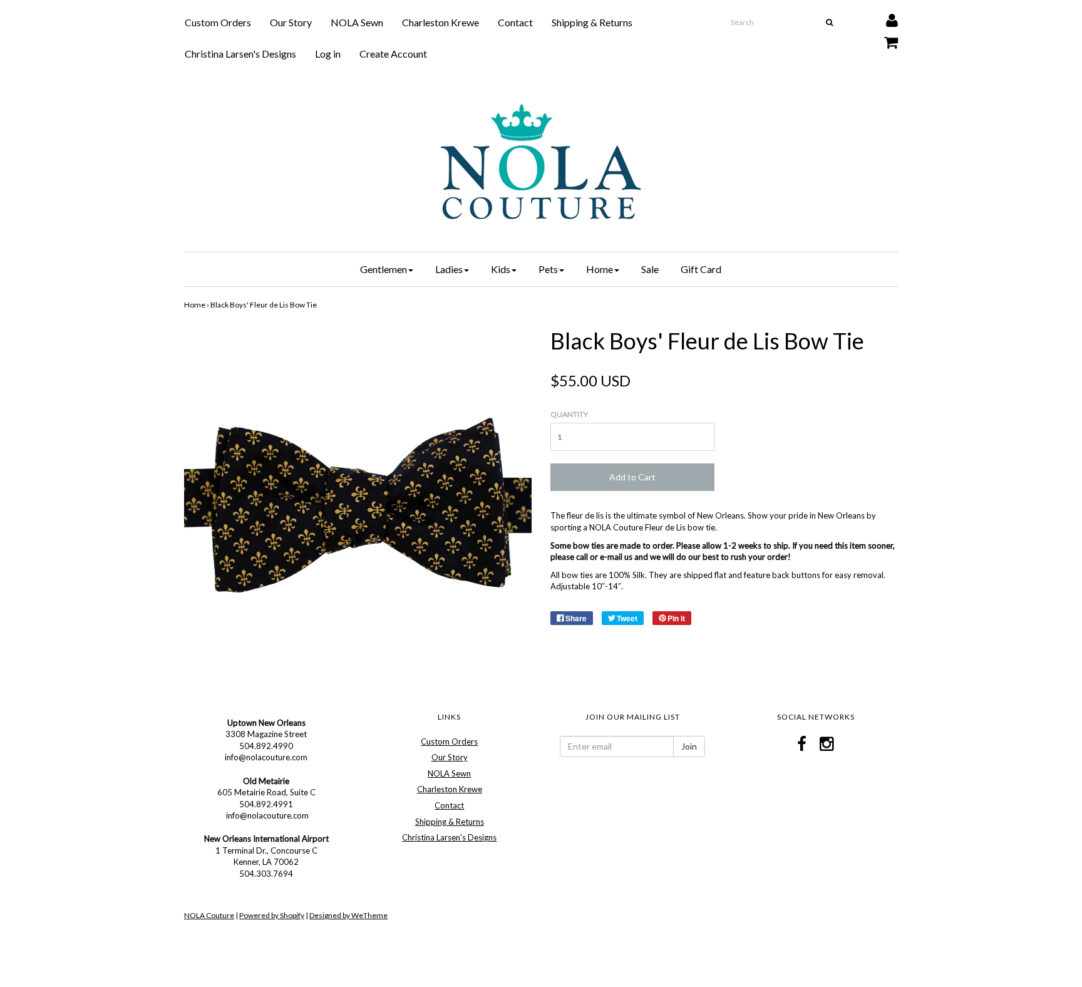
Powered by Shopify (271, 915)
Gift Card (701, 269)
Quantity (569, 414)
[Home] (541, 161)
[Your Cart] (883, 39)
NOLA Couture (209, 915)
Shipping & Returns (592, 22)
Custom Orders (218, 22)
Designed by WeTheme (348, 915)
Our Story (291, 22)
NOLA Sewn (357, 22)
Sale (650, 269)
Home (194, 304)
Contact (515, 22)
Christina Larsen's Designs (240, 53)
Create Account (393, 53)
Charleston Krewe (440, 22)
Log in (328, 53)
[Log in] (884, 17)
